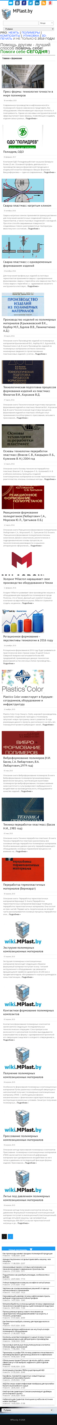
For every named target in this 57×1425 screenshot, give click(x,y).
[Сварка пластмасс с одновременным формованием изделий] (23, 247)
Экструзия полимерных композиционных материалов (23, 949)
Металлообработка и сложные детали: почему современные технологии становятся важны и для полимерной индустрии (28, 1304)
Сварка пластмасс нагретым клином (27, 205)
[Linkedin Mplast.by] (37, 3)
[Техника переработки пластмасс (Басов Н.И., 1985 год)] (23, 809)
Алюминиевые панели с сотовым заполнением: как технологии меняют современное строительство (24, 1268)
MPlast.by (22, 11)
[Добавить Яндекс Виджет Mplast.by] (50, 3)
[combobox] (46, 23)
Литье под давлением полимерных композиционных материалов (26, 1198)
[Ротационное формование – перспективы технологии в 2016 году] (23, 621)
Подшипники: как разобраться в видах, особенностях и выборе (26, 1275)
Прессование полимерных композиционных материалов (23, 1138)
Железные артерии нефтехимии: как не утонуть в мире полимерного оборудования (26, 1330)
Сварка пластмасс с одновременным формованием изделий (27, 264)
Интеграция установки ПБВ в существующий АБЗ (23, 1370)
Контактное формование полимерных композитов (28, 1012)
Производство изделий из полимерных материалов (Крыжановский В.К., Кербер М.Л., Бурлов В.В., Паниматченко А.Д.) (29, 325)
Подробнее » (31, 118)
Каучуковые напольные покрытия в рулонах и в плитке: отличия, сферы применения (26, 1345)
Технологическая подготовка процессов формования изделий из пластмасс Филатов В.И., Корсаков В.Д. (29, 391)
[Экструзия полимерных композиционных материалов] (23, 932)
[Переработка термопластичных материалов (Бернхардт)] (23, 869)
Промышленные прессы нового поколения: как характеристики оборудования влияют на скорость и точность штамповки (25, 1313)
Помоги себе (23, 51)
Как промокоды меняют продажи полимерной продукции (27, 1253)
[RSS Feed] (43, 3)
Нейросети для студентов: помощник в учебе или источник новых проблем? (28, 1400)
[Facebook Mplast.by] (24, 3)
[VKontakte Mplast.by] (17, 3)
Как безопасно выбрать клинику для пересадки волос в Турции (26, 1322)
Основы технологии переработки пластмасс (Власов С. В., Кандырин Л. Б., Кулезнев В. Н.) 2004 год (29, 455)
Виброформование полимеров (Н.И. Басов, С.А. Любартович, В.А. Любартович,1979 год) (26, 761)
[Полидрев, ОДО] (23, 136)
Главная (6, 58)
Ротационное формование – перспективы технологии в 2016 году (28, 638)
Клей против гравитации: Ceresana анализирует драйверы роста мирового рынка (27, 1392)
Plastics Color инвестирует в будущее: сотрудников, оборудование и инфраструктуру (28, 700)
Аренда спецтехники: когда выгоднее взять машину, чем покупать (27, 1260)
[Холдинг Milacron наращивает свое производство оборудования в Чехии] (23, 564)
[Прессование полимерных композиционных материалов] (23, 1121)
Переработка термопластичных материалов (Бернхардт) (24, 886)
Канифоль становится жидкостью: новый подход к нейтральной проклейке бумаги (24, 1377)
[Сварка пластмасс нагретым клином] (23, 190)
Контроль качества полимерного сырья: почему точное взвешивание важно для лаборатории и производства (26, 1338)
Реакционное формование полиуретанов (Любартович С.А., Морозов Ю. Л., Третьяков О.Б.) (24, 516)
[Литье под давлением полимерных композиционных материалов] (23, 1181)
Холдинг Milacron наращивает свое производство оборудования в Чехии (28, 581)
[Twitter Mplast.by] (30, 3)
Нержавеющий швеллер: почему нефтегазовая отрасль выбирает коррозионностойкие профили (26, 1297)
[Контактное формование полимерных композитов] (23, 995)
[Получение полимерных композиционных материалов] (23, 1058)
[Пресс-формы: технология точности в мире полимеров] (23, 76)
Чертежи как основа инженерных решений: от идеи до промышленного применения (26, 1289)
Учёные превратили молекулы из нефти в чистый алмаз (26, 1282)
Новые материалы (18, 1249)
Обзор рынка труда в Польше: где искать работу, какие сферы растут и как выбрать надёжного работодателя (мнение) (26, 1362)
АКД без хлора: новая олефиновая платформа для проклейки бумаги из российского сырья (28, 1384)
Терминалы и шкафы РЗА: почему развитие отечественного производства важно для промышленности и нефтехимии (28, 1353)
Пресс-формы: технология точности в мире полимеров (28, 93)
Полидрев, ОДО (13, 152)
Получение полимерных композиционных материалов (23, 1075)
